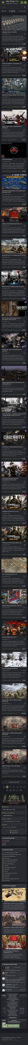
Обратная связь (16, 1040)
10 (14, 790)
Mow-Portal (7, 858)
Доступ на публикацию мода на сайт (12, 854)
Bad (5, 842)
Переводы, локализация (18, 554)
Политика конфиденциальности (14, 1021)
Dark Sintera (7, 880)
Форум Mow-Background (10, 856)
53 (20, 790)
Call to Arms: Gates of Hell (7, 44)
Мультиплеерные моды (18, 617)
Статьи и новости (13, 11)
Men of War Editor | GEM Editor (11, 860)
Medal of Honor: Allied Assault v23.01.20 (13, 286)
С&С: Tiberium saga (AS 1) (10, 867)
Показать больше (14, 782)
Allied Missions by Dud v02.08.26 (11, 766)
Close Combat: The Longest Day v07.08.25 (13, 255)
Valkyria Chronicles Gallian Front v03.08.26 (13, 95)
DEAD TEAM (7, 869)
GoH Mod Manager (7, 159)
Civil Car (6, 871)
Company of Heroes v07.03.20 (10, 511)
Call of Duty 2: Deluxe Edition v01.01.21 (12, 447)
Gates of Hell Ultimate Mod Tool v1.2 (12, 223)
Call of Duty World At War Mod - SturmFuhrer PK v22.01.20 (10, 479)
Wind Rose (6, 877)
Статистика (23, 11)
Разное (15, 171)
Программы (20, 171)
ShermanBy (6, 841)
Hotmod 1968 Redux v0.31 (9, 637)
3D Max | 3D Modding (9, 863)
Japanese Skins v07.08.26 (9, 32)
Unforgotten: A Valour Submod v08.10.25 (14, 927)
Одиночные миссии (18, 267)
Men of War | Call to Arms (10, 862)
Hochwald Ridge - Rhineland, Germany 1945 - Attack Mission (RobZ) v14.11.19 (14, 414)
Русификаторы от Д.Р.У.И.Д (10, 873)
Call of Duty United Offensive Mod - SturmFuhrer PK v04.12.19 (11, 318)
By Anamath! (7, 875)
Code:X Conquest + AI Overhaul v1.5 (11, 63)
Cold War (6, 865)
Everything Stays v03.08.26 (9, 668)
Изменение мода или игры (20, 75)
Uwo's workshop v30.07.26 (9, 574)
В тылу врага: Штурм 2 (7, 298)
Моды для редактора (18, 44)
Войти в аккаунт (22, 2)
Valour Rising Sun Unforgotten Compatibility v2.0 (11, 951)
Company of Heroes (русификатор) (12, 542)
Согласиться (12, 1017)
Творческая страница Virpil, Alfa (11, 878)
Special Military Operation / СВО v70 (12, 605)
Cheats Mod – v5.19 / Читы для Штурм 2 (14, 903)
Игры (5, 11)
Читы (15, 139)
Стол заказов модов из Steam (11, 852)
